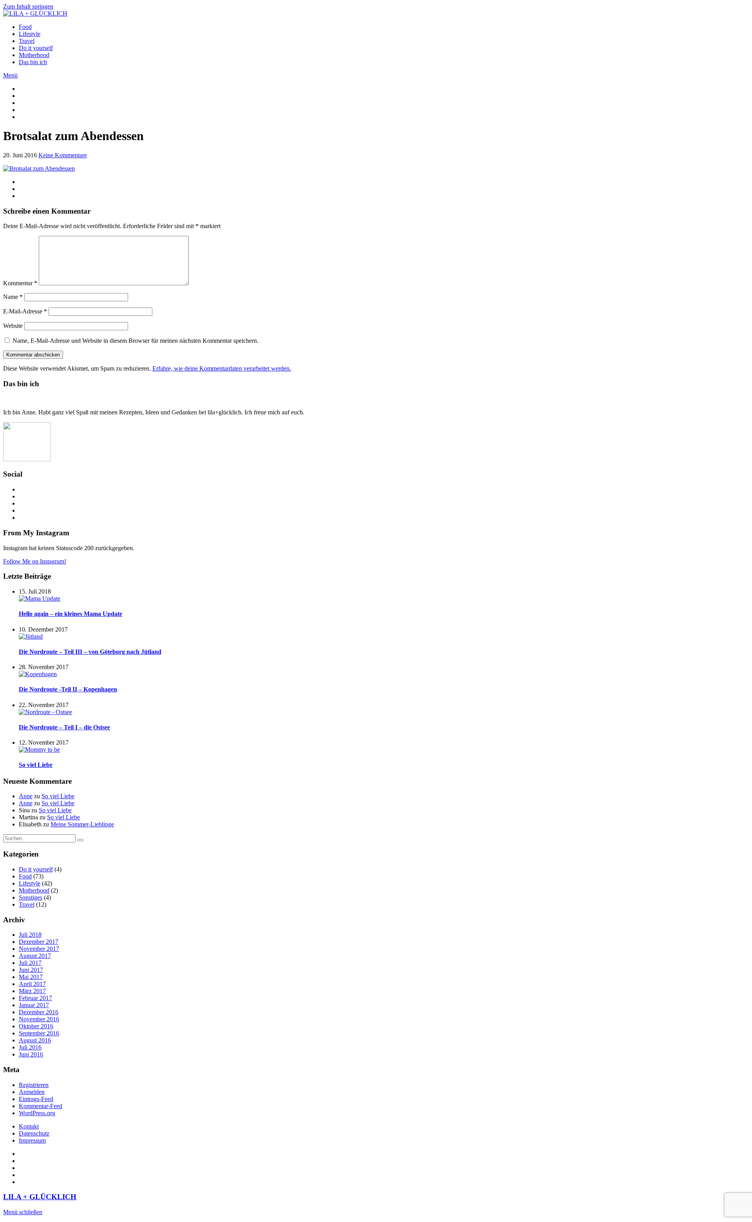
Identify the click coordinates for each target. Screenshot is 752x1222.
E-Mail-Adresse (25, 311)
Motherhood (34, 55)
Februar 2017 (35, 998)
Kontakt (29, 1126)
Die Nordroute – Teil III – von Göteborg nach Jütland (90, 651)
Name (13, 296)
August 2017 (35, 955)
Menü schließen (22, 1212)
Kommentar (20, 283)
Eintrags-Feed (36, 1099)
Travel (26, 41)
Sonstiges (30, 897)
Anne (26, 796)
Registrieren (34, 1085)
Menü (10, 75)
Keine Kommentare (62, 155)
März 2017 (32, 991)
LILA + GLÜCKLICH (39, 1197)
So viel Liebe (35, 764)
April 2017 (32, 984)
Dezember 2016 (38, 1012)
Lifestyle (29, 34)
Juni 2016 (31, 1054)
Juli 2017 (30, 962)
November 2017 (39, 948)
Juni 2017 (31, 969)
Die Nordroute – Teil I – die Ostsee (64, 727)
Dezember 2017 (38, 941)
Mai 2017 (31, 977)
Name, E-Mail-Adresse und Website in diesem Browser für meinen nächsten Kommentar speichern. (135, 340)
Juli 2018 (30, 934)
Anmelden (32, 1092)
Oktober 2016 (36, 1026)
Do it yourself (36, 48)
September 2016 (39, 1033)
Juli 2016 (30, 1047)
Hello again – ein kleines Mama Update (70, 613)
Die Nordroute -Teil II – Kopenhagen (68, 689)
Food (25, 26)
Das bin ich (33, 62)
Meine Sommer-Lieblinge (82, 824)
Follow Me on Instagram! (34, 561)
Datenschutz (34, 1133)
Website (13, 325)
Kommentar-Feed (40, 1106)
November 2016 (39, 1019)
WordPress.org (37, 1113)
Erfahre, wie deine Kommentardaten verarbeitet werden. (221, 368)
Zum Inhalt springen (28, 6)
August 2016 (35, 1040)
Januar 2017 (34, 1005)
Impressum (32, 1140)
